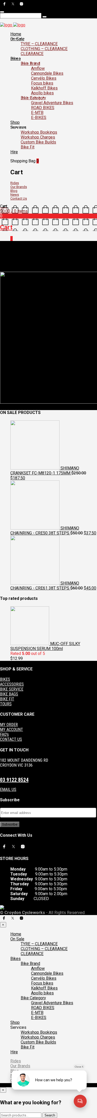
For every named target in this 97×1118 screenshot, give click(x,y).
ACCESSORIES (12, 684)
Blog (13, 191)
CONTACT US (11, 739)
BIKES (5, 679)
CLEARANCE (32, 53)
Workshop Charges (38, 137)
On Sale (17, 38)
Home (15, 34)
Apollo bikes (42, 92)
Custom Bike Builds (38, 142)
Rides (14, 183)
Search (49, 1115)
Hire (14, 151)
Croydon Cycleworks (65, 265)
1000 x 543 (40, 265)
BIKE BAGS (9, 694)
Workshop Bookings (39, 132)
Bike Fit (27, 147)
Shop (15, 122)
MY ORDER (9, 724)
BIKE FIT (7, 699)
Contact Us (18, 198)
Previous (7, 270)
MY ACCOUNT (11, 729)
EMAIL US (8, 789)
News (14, 195)
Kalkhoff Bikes (44, 88)
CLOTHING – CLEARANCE (44, 48)
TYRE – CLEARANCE (39, 43)
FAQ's (4, 734)
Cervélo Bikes (43, 78)
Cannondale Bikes (47, 73)
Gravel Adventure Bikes (52, 102)
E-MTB (37, 112)
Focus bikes (42, 83)
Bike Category (33, 97)
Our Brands (18, 187)
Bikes (15, 58)
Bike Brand (30, 63)
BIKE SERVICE (11, 689)
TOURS (6, 703)
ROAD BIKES (42, 107)
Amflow (38, 68)
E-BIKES (38, 117)
